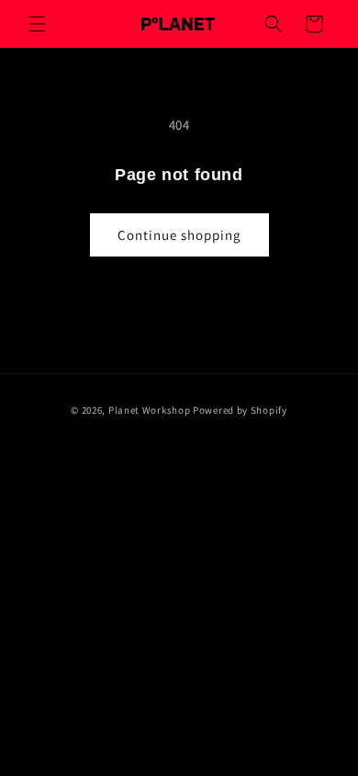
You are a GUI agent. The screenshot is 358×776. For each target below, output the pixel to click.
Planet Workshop (149, 410)
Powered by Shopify (240, 410)
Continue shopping (179, 235)
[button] (37, 24)
